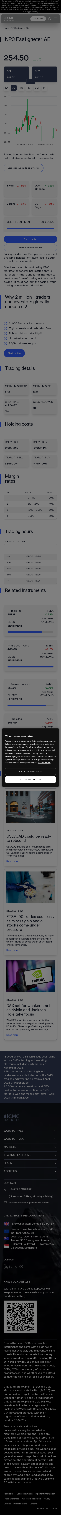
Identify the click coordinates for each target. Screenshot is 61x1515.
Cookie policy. (44, 762)
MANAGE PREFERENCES (30, 771)
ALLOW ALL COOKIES (30, 780)
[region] (31, 757)
